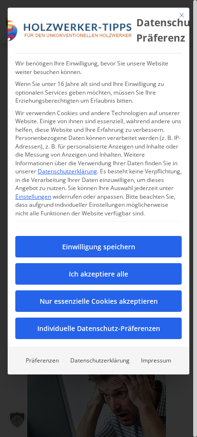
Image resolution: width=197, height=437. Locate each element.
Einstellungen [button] (33, 196)
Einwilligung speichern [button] (98, 246)
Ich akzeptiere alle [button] (98, 273)
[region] (98, 218)
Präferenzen (42, 360)
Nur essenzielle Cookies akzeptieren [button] (99, 301)
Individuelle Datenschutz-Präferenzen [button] (98, 328)
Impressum (156, 360)
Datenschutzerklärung (67, 171)
